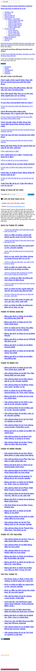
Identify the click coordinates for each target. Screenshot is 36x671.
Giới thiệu (7, 14)
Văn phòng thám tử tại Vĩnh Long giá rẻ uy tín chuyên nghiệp (18, 403)
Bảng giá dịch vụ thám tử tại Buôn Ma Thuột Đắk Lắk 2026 (18, 557)
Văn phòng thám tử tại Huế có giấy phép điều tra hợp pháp (19, 517)
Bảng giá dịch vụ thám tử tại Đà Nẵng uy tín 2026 (17, 512)
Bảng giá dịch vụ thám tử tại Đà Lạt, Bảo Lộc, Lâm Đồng (19, 563)
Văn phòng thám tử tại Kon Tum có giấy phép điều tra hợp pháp (19, 540)
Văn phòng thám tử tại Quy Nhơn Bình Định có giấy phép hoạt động (18, 454)
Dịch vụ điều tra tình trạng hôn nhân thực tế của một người (19, 591)
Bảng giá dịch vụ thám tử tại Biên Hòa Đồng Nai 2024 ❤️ (18, 317)
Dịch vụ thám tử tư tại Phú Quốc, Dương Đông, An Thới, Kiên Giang (19, 392)
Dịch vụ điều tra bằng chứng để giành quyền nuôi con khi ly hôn (18, 236)
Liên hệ (6, 40)
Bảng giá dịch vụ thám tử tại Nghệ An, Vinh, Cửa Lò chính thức (18, 483)
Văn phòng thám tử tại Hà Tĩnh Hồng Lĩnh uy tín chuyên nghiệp (18, 523)
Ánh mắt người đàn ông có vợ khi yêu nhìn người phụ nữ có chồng (17, 95)
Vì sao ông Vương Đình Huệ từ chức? (17, 103)
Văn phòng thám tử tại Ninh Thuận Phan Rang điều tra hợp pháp (19, 471)
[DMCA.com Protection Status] (5, 639)
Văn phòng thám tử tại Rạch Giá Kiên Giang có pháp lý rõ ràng (17, 437)
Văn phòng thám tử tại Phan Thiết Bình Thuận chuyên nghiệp (18, 489)
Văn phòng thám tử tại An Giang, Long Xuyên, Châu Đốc (18, 597)
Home (3, 43)
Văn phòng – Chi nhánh (12, 19)
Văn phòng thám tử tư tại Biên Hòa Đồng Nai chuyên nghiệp (19, 628)
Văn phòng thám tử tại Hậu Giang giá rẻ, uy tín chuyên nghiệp (18, 380)
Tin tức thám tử (13, 30)
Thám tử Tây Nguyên (15, 24)
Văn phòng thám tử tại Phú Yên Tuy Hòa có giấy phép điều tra (19, 460)
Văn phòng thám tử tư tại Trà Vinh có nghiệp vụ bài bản (18, 420)
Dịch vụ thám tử (9, 15)
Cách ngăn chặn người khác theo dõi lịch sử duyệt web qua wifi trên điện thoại (16, 82)
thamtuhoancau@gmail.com (15, 206)
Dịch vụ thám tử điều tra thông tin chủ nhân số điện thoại (18, 279)
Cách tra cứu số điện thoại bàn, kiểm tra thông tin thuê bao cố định (19, 611)
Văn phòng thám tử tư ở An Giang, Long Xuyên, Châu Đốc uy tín (19, 426)
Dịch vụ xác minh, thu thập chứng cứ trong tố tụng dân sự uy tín (18, 257)
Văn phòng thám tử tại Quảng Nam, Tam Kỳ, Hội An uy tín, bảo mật (19, 494)
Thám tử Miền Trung (14, 25)
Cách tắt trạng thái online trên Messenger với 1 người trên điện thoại (17, 112)
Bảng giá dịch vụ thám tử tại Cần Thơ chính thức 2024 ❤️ (18, 369)
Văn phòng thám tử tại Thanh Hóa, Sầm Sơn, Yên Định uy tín (19, 529)
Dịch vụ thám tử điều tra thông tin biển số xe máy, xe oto (18, 306)
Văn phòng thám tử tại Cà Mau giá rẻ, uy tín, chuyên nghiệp (18, 409)
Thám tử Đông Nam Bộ (15, 20)
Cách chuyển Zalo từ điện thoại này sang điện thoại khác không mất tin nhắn (16, 124)
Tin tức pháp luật (13, 32)
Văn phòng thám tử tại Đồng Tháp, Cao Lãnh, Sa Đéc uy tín (19, 386)
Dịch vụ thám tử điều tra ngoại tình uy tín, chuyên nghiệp (19, 247)
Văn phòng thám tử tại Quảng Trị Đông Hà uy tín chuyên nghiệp (18, 477)
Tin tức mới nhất (9, 29)
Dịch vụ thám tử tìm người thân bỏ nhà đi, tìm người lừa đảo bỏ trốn (19, 290)
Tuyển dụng (8, 38)
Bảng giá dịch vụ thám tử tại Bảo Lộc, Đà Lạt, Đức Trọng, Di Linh (18, 569)
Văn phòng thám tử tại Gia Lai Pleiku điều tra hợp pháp (17, 551)
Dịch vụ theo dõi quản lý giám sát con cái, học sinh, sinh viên (18, 300)
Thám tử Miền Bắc (14, 27)
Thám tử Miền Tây (14, 22)
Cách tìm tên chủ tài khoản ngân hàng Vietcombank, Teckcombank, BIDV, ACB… (19, 604)
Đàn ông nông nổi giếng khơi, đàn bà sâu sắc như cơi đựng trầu (16, 89)
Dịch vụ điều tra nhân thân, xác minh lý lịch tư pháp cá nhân (17, 268)
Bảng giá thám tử (10, 37)
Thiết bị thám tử (9, 17)
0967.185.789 (11, 203)
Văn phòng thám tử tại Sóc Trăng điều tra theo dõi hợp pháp (18, 443)
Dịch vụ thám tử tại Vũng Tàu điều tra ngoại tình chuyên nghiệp (18, 329)
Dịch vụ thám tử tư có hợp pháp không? (18, 164)
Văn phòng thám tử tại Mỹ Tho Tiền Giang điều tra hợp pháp (19, 374)
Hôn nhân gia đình (14, 35)
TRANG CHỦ (8, 12)
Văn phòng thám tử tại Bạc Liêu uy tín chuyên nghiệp (19, 414)
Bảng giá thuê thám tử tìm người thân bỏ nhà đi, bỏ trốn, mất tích (18, 147)
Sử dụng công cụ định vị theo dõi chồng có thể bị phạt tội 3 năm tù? (18, 580)
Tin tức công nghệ (14, 33)
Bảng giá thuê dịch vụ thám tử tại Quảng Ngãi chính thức (18, 466)
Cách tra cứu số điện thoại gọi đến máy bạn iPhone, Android (19, 622)
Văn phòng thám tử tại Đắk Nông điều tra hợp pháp (18, 546)
